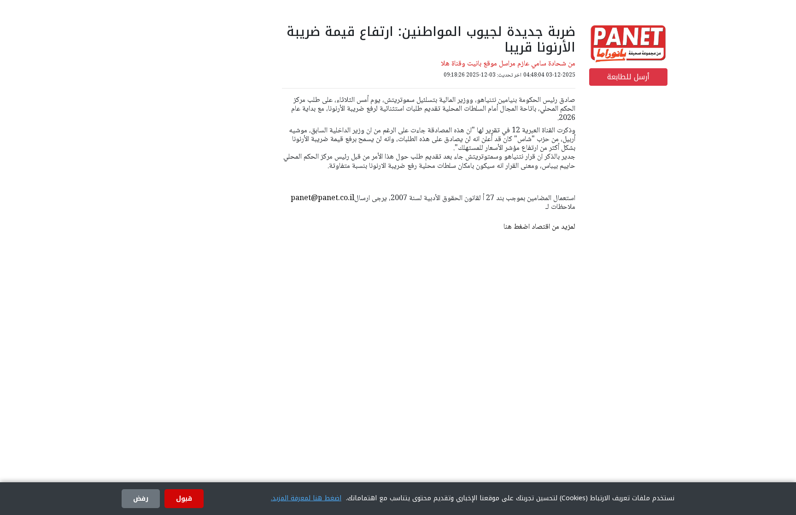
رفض (140, 498)
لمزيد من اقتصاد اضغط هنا (539, 227)
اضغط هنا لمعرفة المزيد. (306, 498)
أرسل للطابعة (628, 77)
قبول (184, 498)
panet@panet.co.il (322, 198)
